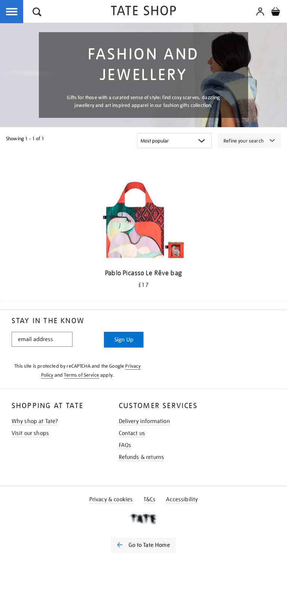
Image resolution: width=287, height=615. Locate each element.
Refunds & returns (141, 457)
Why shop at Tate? (35, 421)
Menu (12, 12)
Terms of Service (81, 375)
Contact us (132, 433)
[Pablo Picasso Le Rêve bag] (143, 221)
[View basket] (275, 12)
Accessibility (182, 499)
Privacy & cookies (111, 499)
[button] (37, 12)
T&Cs (150, 499)
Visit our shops (30, 433)
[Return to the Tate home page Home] (143, 12)
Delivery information (144, 421)
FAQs (125, 445)
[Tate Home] (143, 519)
